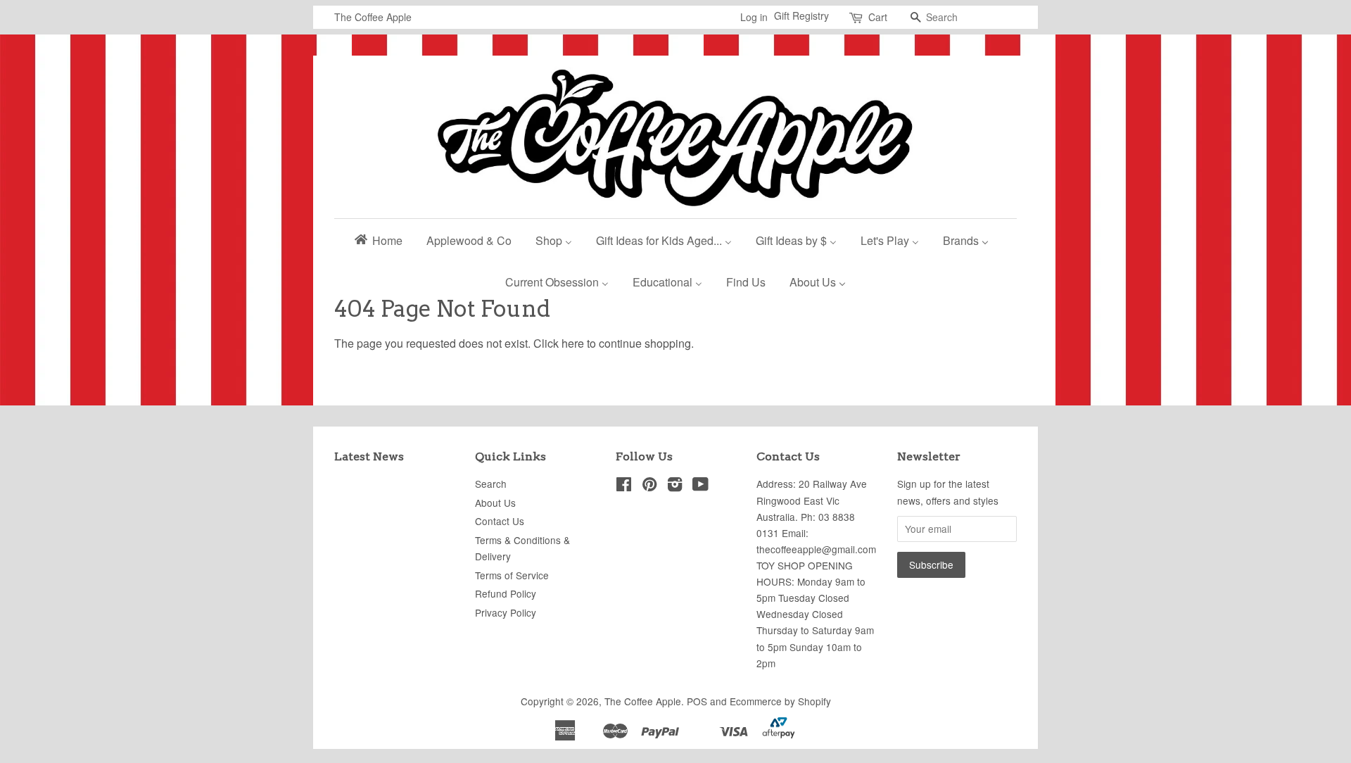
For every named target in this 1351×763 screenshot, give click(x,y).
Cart (877, 17)
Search (491, 484)
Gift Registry (801, 15)
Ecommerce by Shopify (780, 701)
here (573, 343)
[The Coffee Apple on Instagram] (675, 486)
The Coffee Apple (642, 701)
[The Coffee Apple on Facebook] (624, 486)
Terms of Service (512, 575)
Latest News (369, 456)
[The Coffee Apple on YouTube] (700, 486)
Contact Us (499, 521)
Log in (754, 17)
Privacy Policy (505, 612)
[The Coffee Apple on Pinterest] (649, 486)
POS (697, 701)
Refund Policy (505, 593)
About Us (495, 503)
